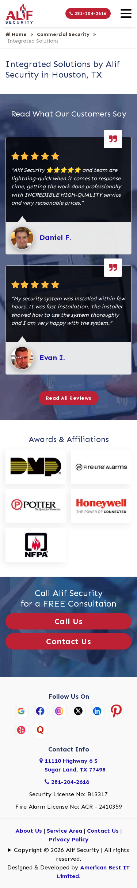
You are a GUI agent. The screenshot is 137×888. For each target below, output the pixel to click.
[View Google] (21, 710)
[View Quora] (40, 729)
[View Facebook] (40, 710)
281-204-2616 (90, 13)
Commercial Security (63, 34)
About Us (28, 830)
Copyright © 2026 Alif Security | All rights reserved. (71, 854)
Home (18, 34)
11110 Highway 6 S (75, 765)
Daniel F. (55, 237)
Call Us (68, 621)
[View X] (78, 710)
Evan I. (52, 357)
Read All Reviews (69, 398)
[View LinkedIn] (97, 710)
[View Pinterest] (116, 710)
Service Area (64, 830)
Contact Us (68, 641)
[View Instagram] (59, 710)
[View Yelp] (21, 729)
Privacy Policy (68, 839)
